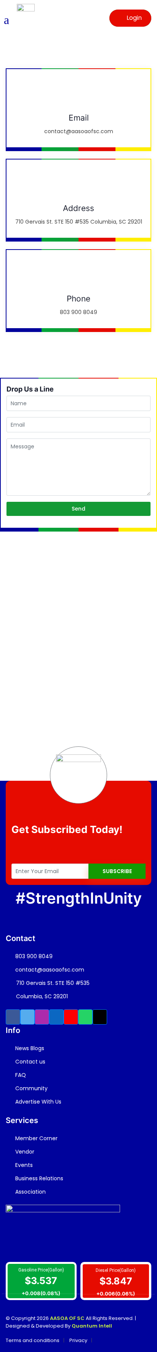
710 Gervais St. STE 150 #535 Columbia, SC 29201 (53, 989)
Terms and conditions (32, 1340)
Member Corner (36, 1138)
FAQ (20, 1075)
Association (30, 1192)
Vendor (24, 1151)
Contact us (29, 1061)
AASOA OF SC (67, 1318)
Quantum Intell (92, 1325)
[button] (13, 1017)
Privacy (78, 1340)
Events (23, 1165)
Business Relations (38, 1178)
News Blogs (29, 1048)
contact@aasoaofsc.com (49, 969)
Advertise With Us (37, 1101)
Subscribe (117, 871)
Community (31, 1088)
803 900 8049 (33, 956)
